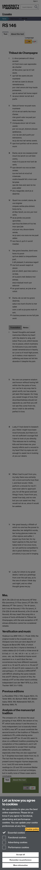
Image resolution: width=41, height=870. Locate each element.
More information (20, 865)
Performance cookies (18, 847)
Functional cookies (17, 837)
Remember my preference (20, 860)
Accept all (20, 854)
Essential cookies (16, 832)
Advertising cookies (17, 842)
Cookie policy (32, 829)
